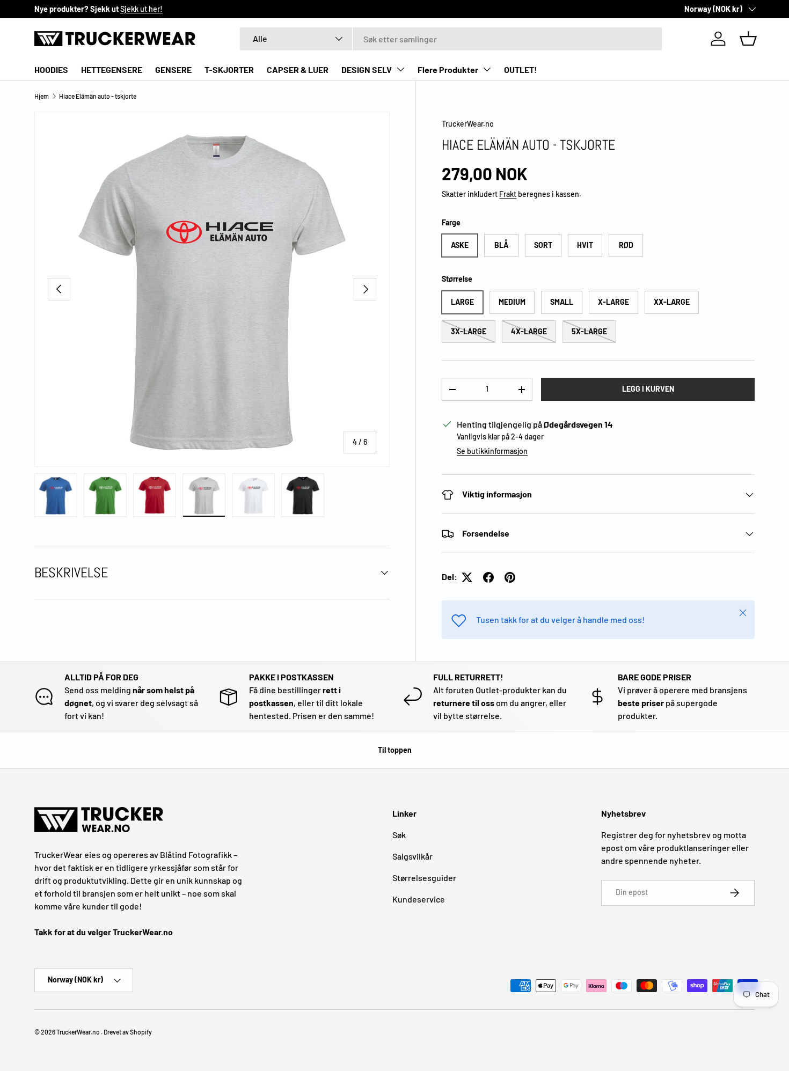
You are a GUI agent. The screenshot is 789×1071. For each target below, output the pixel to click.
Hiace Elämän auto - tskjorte (97, 96)
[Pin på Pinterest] (510, 577)
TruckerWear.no (468, 123)
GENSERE (173, 69)
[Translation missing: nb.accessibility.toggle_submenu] (400, 69)
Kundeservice (418, 899)
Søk (399, 835)
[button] (748, 38)
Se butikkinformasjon (492, 451)
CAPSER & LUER (297, 69)
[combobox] (451, 38)
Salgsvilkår (412, 856)
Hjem (41, 96)
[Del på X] (467, 577)
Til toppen (395, 749)
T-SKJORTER (229, 69)
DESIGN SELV (366, 69)
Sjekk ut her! (141, 8)
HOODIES (51, 69)
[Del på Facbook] (488, 577)
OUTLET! (520, 69)
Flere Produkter (448, 69)
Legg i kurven (648, 389)
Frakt (507, 194)
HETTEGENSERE (111, 69)
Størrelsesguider (424, 877)
